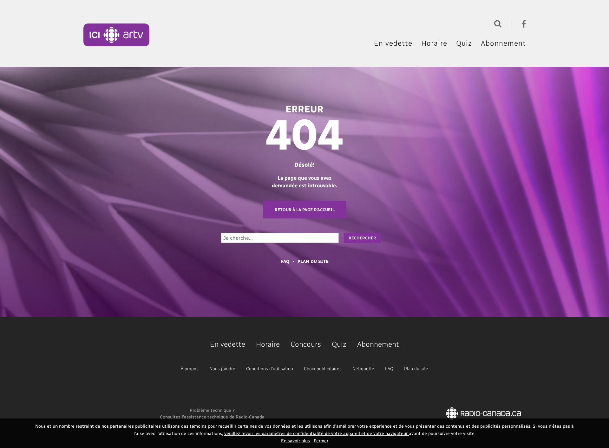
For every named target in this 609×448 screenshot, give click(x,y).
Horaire (434, 42)
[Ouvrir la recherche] (496, 23)
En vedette (393, 42)
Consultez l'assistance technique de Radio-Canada (212, 416)
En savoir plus (295, 440)
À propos (190, 368)
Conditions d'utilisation (269, 368)
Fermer (321, 440)
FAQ (285, 261)
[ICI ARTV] (116, 34)
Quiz (464, 42)
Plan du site (313, 261)
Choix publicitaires (323, 368)
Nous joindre (222, 368)
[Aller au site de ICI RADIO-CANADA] (483, 413)
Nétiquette (363, 368)
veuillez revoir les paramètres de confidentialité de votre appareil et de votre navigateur (316, 433)
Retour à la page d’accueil (305, 209)
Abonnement (503, 42)
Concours (306, 343)
